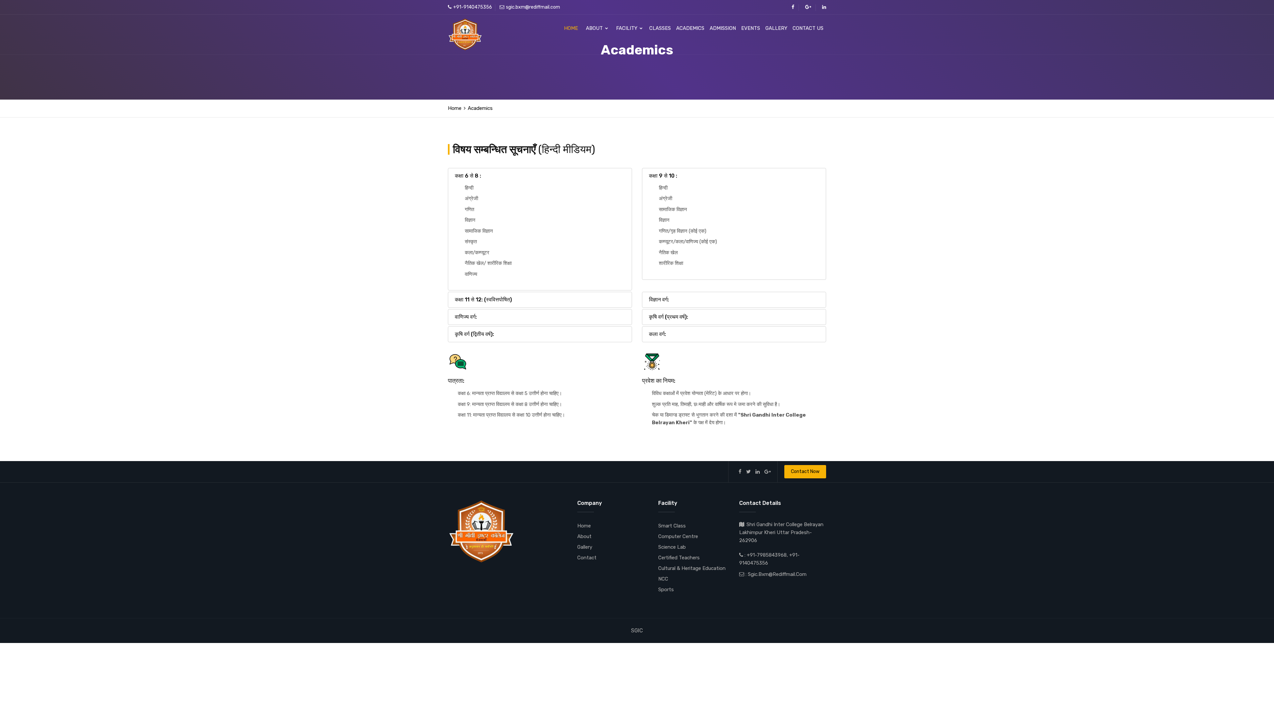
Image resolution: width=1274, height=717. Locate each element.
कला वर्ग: (657, 334)
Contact (587, 558)
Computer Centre (678, 536)
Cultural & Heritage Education (692, 568)
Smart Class (672, 526)
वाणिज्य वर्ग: (466, 317)
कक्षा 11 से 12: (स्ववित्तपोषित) (483, 299)
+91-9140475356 (472, 7)
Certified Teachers (679, 558)
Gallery (776, 28)
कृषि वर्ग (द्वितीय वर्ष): (474, 334)
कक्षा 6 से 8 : (468, 176)
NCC (663, 579)
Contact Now (805, 471)
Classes (660, 28)
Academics (690, 28)
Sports (666, 590)
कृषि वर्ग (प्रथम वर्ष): (668, 317)
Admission (723, 28)
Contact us (808, 28)
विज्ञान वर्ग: (659, 299)
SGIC (637, 630)
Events (750, 28)
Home (571, 28)
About (595, 28)
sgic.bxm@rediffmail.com (533, 7)
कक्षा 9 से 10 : (663, 176)
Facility (627, 28)
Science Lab (672, 547)
